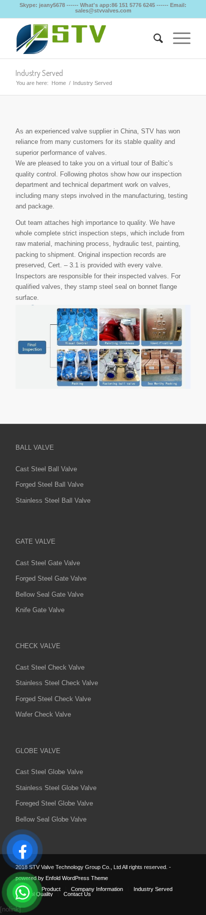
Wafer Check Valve (43, 714)
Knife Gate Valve (40, 610)
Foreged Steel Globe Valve (54, 803)
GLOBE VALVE (38, 751)
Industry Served (39, 73)
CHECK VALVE (38, 646)
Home (59, 83)
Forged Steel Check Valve (53, 699)
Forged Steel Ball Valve (50, 484)
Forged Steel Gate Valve (51, 578)
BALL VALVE (35, 447)
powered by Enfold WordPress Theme (62, 878)
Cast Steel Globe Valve (49, 772)
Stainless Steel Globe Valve (56, 788)
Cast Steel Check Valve (50, 667)
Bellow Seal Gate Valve (50, 594)
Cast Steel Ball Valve (46, 469)
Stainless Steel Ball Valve (53, 500)
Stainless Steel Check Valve (57, 683)
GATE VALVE (36, 541)
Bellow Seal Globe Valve (51, 819)
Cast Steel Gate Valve (48, 563)
